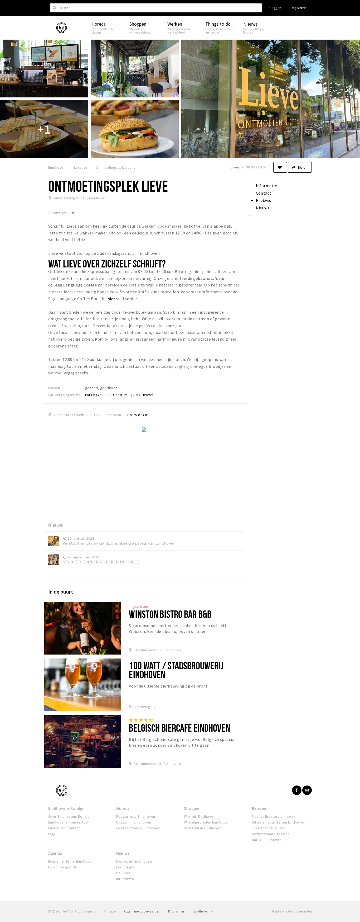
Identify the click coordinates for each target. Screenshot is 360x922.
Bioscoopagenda (62, 867)
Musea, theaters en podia (273, 816)
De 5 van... (124, 873)
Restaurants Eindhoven (135, 816)
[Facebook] (296, 790)
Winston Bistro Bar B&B (170, 614)
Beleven (259, 808)
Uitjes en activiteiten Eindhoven (278, 822)
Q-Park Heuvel (141, 394)
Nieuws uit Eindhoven (134, 861)
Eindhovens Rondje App (68, 822)
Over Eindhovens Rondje (69, 816)
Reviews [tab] (263, 200)
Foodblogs (125, 867)
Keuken (54, 387)
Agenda (55, 853)
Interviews (125, 878)
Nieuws (122, 853)
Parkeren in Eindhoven (202, 828)
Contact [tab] (263, 193)
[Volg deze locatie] (280, 167)
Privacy (110, 911)
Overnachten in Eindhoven (138, 828)
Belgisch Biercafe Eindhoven (179, 727)
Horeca (123, 808)
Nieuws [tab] (263, 207)
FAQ (51, 833)
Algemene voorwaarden (142, 911)
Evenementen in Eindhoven (71, 861)
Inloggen (274, 8)
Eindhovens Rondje (65, 808)
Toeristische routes (268, 828)
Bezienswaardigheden (271, 833)
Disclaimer (176, 911)
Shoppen (192, 808)
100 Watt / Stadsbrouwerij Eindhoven (176, 670)
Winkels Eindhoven (199, 816)
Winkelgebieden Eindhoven (207, 822)
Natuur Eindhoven (266, 839)
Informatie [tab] (266, 185)
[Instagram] (307, 790)
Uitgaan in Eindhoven (133, 822)
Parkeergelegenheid (64, 394)
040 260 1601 (138, 415)
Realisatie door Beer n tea (292, 911)
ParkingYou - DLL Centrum (106, 394)
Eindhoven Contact (64, 828)
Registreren (299, 8)
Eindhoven (202, 911)
